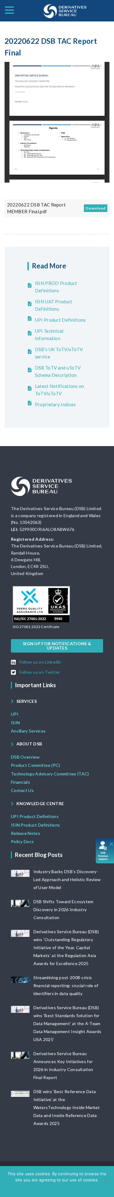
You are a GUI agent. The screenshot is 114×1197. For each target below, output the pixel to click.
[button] (36, 627)
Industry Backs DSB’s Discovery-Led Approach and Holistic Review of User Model (67, 879)
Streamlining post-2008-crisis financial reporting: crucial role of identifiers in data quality (65, 985)
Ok (33, 1187)
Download (95, 208)
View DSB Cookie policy (61, 1187)
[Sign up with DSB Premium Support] (105, 851)
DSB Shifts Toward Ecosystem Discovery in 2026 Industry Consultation (63, 909)
